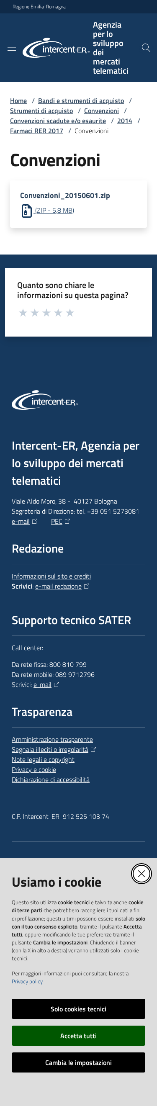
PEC (56, 521)
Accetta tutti (78, 1036)
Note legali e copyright (43, 759)
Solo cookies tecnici (78, 1009)
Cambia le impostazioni (78, 1062)
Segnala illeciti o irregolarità (50, 749)
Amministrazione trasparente (52, 739)
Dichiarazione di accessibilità (51, 779)
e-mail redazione (58, 586)
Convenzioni (101, 110)
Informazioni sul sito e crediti (51, 576)
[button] (146, 47)
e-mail (21, 521)
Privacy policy (27, 981)
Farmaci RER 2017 (36, 131)
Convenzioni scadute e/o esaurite (58, 121)
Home (18, 100)
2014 (124, 121)
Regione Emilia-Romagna (39, 6)
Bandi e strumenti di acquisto (81, 100)
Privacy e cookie (34, 769)
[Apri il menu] (12, 48)
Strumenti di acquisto (41, 110)
